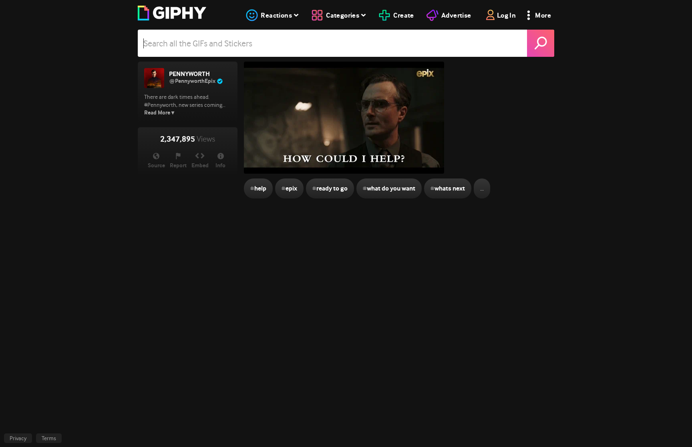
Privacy (18, 438)
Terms (49, 438)
